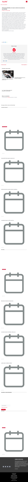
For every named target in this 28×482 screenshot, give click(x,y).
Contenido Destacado (5, 126)
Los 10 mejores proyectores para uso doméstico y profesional (19, 78)
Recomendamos (5, 4)
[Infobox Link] (14, 105)
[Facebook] (3, 42)
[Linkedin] (5, 42)
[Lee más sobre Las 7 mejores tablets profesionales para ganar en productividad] (8, 85)
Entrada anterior (3, 64)
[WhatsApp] (6, 42)
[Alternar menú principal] (26, 1)
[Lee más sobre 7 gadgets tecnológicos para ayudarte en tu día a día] (8, 74)
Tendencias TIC (4, 269)
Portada (2, 4)
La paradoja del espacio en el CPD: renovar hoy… (7, 220)
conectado (8, 97)
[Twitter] (8, 466)
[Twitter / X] (2, 42)
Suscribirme (3, 409)
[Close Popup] (27, 464)
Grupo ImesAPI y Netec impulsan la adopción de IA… (8, 158)
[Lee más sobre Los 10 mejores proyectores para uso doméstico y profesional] (20, 73)
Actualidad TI (4, 427)
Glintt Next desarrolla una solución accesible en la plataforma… (9, 189)
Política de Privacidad (4, 407)
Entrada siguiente (24, 64)
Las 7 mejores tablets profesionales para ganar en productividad (7, 90)
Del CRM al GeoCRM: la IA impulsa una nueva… (9, 270)
